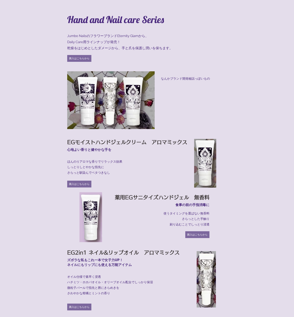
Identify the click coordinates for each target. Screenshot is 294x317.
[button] (79, 58)
